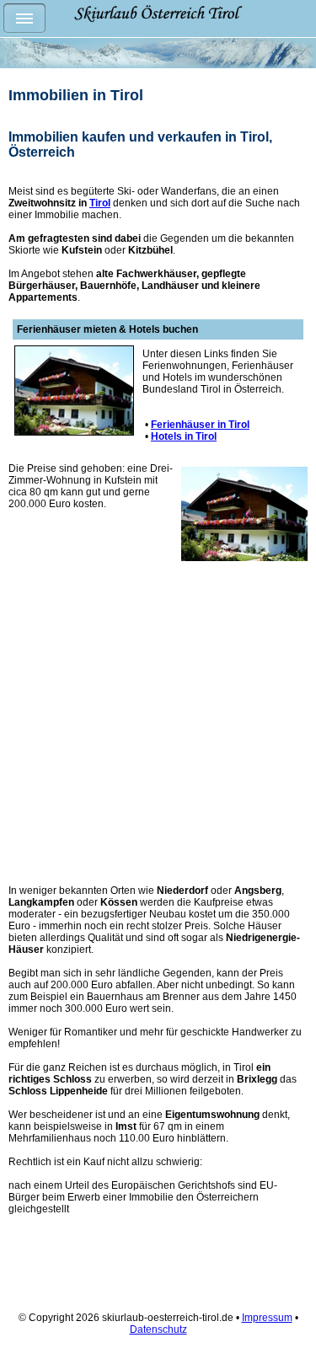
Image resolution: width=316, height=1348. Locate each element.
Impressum (267, 1318)
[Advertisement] (158, 734)
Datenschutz (158, 1329)
